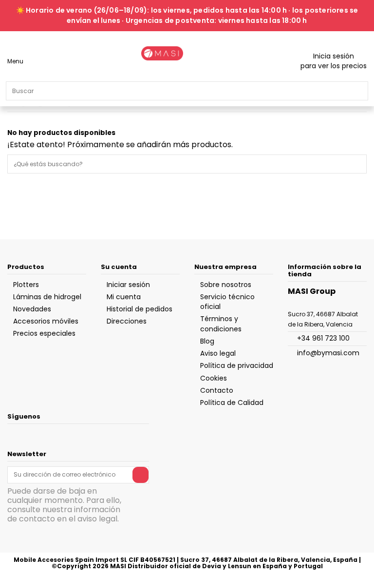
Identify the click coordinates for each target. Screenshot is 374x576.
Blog (207, 341)
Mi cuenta (124, 297)
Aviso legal (218, 353)
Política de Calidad (231, 402)
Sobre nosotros (225, 284)
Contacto (216, 390)
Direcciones (127, 321)
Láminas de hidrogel (47, 297)
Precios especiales (44, 333)
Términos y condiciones (221, 323)
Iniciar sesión (128, 284)
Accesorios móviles (45, 321)
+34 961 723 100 (323, 338)
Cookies (213, 378)
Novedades (32, 309)
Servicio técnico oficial (227, 301)
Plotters (26, 284)
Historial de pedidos (139, 309)
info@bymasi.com (328, 353)
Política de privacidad (236, 365)
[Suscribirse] (140, 474)
